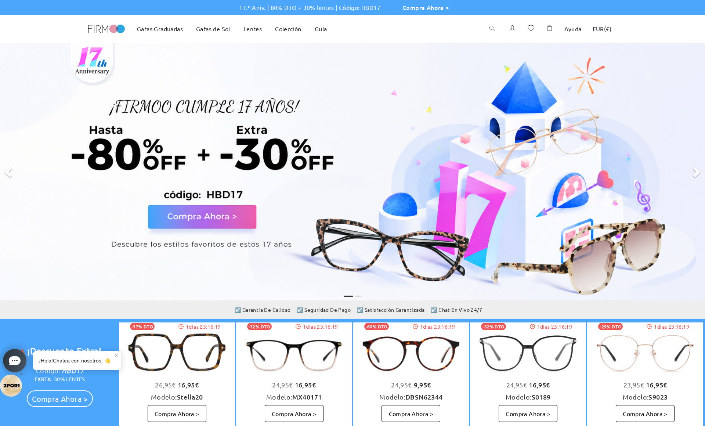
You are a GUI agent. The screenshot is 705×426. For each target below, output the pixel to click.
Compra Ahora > (425, 7)
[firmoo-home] (106, 28)
